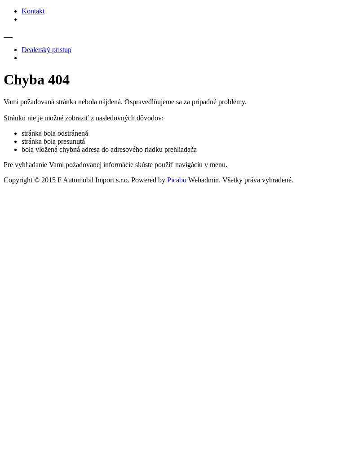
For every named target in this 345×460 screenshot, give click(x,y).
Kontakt (33, 11)
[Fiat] (6, 34)
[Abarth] (12, 34)
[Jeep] (10, 34)
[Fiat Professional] (8, 34)
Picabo (176, 180)
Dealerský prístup (46, 49)
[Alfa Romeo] (4, 34)
